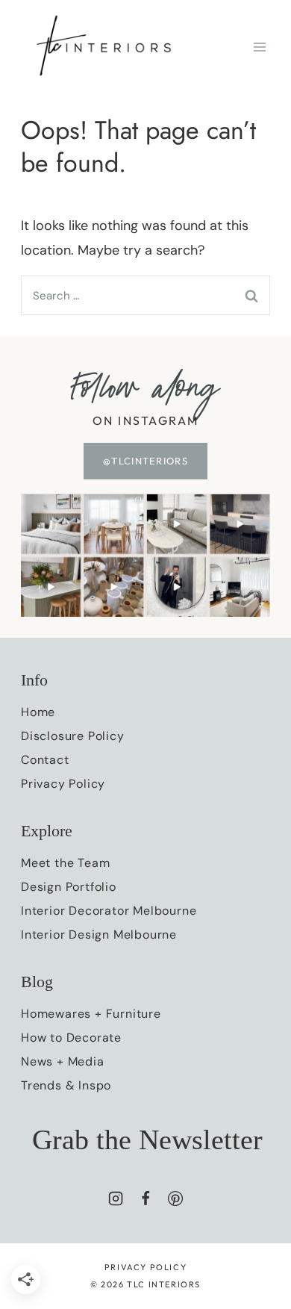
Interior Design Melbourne (99, 934)
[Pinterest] (175, 1198)
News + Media (62, 1061)
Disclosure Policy (73, 736)
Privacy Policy (63, 784)
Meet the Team (65, 863)
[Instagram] (116, 1198)
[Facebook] (145, 1198)
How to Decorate (71, 1037)
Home (38, 712)
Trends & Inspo (66, 1085)
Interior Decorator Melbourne (108, 910)
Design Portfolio (68, 887)
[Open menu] (259, 46)
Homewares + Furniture (91, 1014)
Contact (45, 760)
